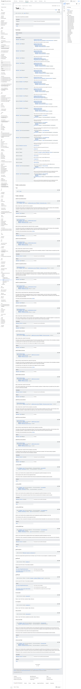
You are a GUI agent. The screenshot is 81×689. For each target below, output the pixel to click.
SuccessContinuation (37, 167)
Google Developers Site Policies (25, 670)
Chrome (29, 683)
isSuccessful (36, 162)
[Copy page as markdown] (23, 8)
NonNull (17, 39)
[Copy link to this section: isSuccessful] (22, 610)
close (79, 3)
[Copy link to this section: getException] (22, 549)
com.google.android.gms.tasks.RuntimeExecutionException (23, 571)
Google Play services (25, 5)
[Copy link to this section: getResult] (21, 558)
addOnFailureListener (38, 78)
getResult (44, 152)
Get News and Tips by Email (18, 679)
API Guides (15, 1)
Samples (31, 1)
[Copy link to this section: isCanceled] (21, 592)
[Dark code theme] (59, 12)
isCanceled (36, 155)
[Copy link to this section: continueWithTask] (24, 507)
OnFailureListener (49, 78)
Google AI (47, 683)
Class (51, 152)
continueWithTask (45, 130)
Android (25, 683)
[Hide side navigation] (11, 687)
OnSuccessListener (37, 97)
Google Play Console (49, 679)
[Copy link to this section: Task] (18, 188)
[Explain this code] (57, 12)
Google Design (32, 679)
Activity (40, 45)
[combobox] (64, 1)
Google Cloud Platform (40, 683)
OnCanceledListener (49, 40)
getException (36, 145)
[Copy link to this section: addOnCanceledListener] (27, 198)
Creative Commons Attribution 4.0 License (39, 669)
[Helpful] (57, 5)
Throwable (40, 152)
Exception (25, 145)
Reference (27, 1)
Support (36, 1)
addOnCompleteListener (38, 64)
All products (52, 683)
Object (42, 97)
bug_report (76, 3)
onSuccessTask (45, 165)
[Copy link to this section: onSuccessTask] (23, 619)
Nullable (21, 145)
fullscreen (78, 3)
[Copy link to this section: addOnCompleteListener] (27, 263)
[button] (6, 13)
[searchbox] (6, 4)
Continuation (36, 117)
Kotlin (56, 9)
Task (24, 13)
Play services (8, 1)
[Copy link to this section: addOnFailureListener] (26, 331)
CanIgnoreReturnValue (38, 39)
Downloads (40, 1)
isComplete (36, 159)
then (17, 504)
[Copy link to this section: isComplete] (21, 601)
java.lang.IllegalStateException (22, 569)
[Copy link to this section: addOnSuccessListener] (27, 399)
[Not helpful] (59, 5)
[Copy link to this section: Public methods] (24, 196)
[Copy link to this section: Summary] (21, 30)
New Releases (21, 1)
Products (19, 5)
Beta (45, 1)
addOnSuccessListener (38, 96)
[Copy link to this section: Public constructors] (26, 185)
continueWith (44, 115)
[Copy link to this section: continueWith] (22, 464)
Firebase (34, 683)
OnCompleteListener (37, 59)
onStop (33, 231)
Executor (40, 52)
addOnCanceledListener (38, 40)
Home (16, 5)
